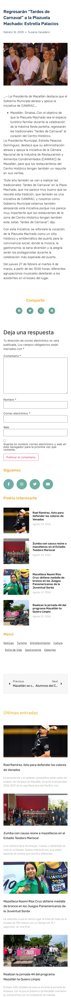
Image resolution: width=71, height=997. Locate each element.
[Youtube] (48, 484)
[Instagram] (22, 484)
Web (6, 427)
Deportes (50, 649)
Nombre (9, 399)
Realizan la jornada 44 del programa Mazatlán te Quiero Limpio (49, 608)
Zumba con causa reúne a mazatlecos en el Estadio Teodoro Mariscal (50, 547)
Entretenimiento (40, 643)
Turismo (22, 643)
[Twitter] (35, 484)
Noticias (8, 643)
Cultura (58, 643)
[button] (19, 310)
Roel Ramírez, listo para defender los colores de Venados (48, 516)
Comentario (12, 355)
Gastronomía (33, 649)
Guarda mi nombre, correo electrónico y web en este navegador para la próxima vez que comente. (34, 447)
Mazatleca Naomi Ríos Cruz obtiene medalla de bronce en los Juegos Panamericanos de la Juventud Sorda (48, 581)
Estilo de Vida (13, 649)
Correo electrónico (16, 413)
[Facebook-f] (8, 484)
